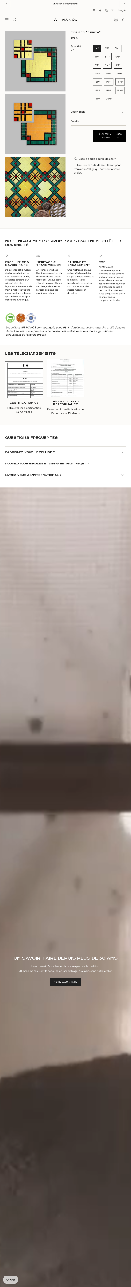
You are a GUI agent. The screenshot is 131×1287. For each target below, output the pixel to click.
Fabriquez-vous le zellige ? (30, 452)
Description (78, 111)
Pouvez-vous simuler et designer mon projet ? (47, 463)
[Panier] (124, 20)
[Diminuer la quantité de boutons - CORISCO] (75, 136)
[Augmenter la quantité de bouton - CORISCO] (87, 136)
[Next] (124, 3)
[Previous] (6, 3)
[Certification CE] (24, 379)
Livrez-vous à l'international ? (33, 475)
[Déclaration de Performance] (65, 378)
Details (75, 121)
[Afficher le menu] (6, 20)
